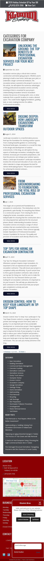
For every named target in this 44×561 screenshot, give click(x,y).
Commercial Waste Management (21, 366)
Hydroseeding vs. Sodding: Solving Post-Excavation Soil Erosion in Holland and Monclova (19, 427)
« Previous (6, 352)
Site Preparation (15, 402)
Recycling (13, 397)
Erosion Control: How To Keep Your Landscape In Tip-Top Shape (21, 304)
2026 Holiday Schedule (17, 2)
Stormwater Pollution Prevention (21, 404)
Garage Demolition (16, 385)
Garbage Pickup (15, 387)
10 (20, 352)
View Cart (31, 5)
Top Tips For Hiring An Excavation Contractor (18, 250)
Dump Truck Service (16, 375)
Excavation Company (17, 383)
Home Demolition (16, 390)
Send (38, 552)
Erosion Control (15, 380)
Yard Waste (14, 411)
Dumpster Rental (15, 378)
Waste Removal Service (18, 409)
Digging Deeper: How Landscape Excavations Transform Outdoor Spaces (20, 122)
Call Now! (35, 519)
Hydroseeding (14, 392)
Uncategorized (15, 406)
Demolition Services (16, 373)
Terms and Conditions (28, 559)
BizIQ (16, 552)
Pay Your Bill (33, 2)
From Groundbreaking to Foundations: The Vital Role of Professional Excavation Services (21, 189)
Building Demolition (16, 363)
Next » (23, 352)
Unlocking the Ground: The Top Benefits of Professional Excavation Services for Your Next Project (21, 55)
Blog (22, 28)
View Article (11, 109)
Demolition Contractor (17, 371)
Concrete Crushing (16, 368)
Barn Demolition (15, 361)
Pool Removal (14, 395)
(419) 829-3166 (17, 5)
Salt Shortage (14, 399)
